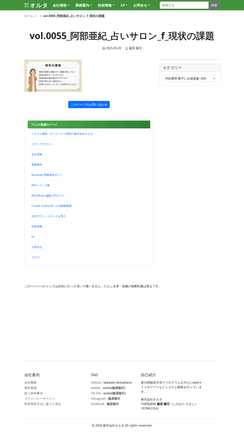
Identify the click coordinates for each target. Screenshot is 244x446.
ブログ (35, 257)
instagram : (105, 398)
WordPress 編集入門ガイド (48, 195)
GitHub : (111, 382)
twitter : (108, 388)
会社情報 (60, 5)
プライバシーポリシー (39, 398)
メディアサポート (42, 144)
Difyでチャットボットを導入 (48, 216)
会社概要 (30, 382)
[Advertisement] (122, 324)
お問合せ (140, 5)
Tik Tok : (108, 393)
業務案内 (82, 5)
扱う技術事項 (33, 393)
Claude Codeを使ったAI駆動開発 (51, 206)
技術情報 (105, 5)
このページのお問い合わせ (89, 104)
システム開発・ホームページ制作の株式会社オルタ (62, 133)
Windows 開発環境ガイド (47, 175)
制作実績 (30, 388)
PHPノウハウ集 (40, 185)
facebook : (105, 404)
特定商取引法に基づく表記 (42, 404)
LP (123, 5)
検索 (214, 5)
